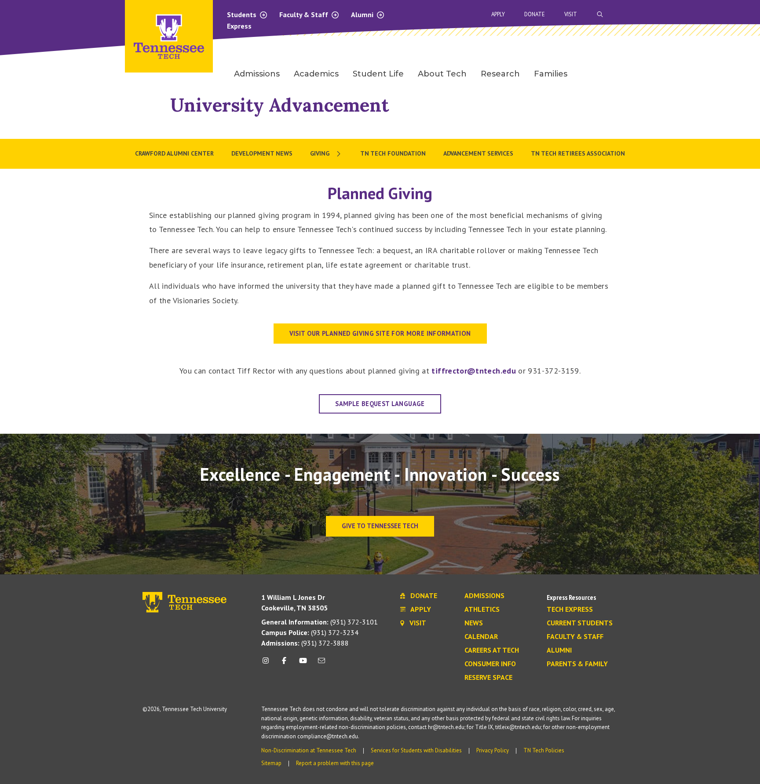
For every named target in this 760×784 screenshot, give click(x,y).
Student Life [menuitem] (378, 74)
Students (242, 14)
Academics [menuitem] (316, 74)
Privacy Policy (492, 750)
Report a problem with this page (335, 763)
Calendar (481, 637)
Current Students (580, 623)
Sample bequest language (379, 403)
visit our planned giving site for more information (380, 333)
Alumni (363, 14)
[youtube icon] (303, 664)
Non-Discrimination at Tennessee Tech (308, 750)
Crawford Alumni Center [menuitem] (174, 153)
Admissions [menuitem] (257, 74)
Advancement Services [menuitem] (478, 153)
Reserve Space (488, 678)
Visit (570, 14)
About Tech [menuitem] (442, 74)
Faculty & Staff (304, 14)
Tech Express (570, 609)
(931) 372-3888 (305, 643)
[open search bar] (599, 14)
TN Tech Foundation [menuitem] (393, 153)
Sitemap (271, 763)
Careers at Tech (491, 650)
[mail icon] (321, 664)
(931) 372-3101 (319, 621)
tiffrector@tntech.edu (473, 371)
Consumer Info (490, 664)
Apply (498, 14)
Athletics (482, 609)
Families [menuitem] (550, 74)
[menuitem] (326, 154)
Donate (534, 14)
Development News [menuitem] (261, 153)
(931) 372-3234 (309, 632)
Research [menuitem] (500, 74)
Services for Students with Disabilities (416, 750)
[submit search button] (754, 14)
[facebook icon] (284, 664)
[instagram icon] (268, 664)
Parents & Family (577, 664)
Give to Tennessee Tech (380, 526)
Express (239, 26)
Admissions (484, 596)
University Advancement (279, 104)
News (473, 623)
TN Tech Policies (543, 750)
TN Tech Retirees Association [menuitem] (578, 153)
